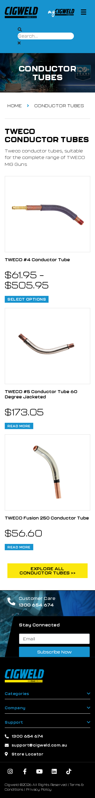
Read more (19, 426)
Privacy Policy (39, 789)
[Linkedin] (54, 771)
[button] (83, 12)
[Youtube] (39, 771)
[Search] (20, 29)
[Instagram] (10, 771)
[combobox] (46, 36)
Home (14, 105)
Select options (26, 299)
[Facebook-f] (25, 771)
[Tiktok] (68, 771)
